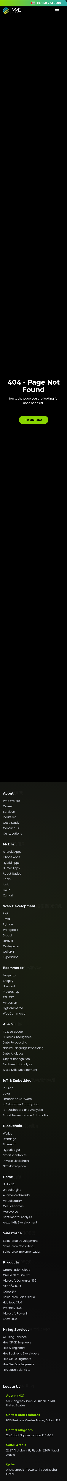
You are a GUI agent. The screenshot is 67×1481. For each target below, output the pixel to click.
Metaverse (10, 1212)
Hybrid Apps (11, 863)
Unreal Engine (12, 1190)
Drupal (7, 935)
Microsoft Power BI (15, 1313)
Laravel (8, 941)
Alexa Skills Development (20, 1070)
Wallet (7, 1133)
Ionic (6, 884)
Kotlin (7, 879)
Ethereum (9, 1144)
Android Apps (12, 852)
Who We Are (11, 801)
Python (8, 924)
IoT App (8, 1088)
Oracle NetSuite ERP (16, 1275)
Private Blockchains (16, 1161)
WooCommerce (14, 1013)
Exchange (9, 1139)
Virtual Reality (12, 1201)
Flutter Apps (11, 868)
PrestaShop (11, 992)
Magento (9, 975)
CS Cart (8, 997)
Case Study (11, 823)
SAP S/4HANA (12, 1286)
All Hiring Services (15, 1337)
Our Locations (12, 834)
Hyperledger (11, 1150)
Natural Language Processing (23, 1048)
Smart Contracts (15, 1155)
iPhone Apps (11, 857)
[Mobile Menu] (57, 10)
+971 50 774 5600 (48, 3)
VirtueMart (10, 1003)
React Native (12, 874)
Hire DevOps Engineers (18, 1364)
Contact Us (11, 828)
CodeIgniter (11, 946)
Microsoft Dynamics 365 (19, 1281)
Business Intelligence (17, 1037)
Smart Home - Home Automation (26, 1115)
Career (8, 806)
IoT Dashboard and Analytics (23, 1110)
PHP (5, 914)
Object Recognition (16, 1059)
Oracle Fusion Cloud (16, 1270)
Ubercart (9, 986)
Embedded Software (17, 1099)
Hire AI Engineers (14, 1348)
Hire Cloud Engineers (17, 1359)
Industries (9, 817)
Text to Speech (13, 1032)
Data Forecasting (15, 1042)
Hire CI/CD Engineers (17, 1342)
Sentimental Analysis (17, 1064)
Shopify (8, 981)
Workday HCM (12, 1308)
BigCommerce (13, 1008)
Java (6, 919)
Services (9, 812)
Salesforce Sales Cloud (19, 1297)
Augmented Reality (16, 1195)
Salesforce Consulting (18, 1246)
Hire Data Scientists (16, 1370)
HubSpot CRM (12, 1302)
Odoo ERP (9, 1292)
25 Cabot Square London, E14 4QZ (29, 1435)
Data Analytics (13, 1053)
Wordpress (10, 930)
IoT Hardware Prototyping (21, 1104)
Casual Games (13, 1206)
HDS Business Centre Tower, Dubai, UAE (33, 1420)
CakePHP (9, 952)
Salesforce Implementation (22, 1252)
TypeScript (10, 957)
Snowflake (10, 1319)
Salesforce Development (20, 1241)
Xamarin (8, 895)
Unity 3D (9, 1184)
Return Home (33, 420)
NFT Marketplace (14, 1166)
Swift (6, 890)
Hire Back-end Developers (21, 1353)
